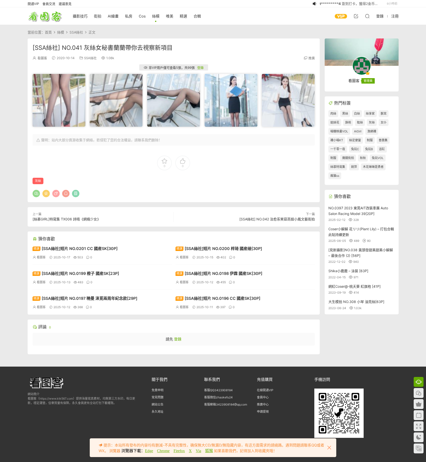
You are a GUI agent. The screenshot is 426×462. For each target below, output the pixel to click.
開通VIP (33, 4)
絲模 (156, 16)
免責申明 (157, 390)
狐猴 (209, 451)
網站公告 (157, 404)
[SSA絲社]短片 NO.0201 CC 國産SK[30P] (76, 248)
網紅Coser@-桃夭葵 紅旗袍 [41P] (354, 286)
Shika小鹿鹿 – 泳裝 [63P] (348, 271)
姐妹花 (334, 122)
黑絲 (345, 113)
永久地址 (157, 411)
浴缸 (382, 149)
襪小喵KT (336, 140)
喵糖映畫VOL (339, 131)
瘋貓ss (334, 176)
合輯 (197, 16)
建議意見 (65, 4)
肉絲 (333, 113)
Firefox (179, 451)
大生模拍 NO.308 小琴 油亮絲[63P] (356, 302)
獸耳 (384, 113)
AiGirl (357, 131)
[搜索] (367, 16)
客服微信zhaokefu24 (218, 397)
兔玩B (369, 149)
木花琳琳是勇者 (373, 167)
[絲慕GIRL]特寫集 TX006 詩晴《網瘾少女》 (67, 219)
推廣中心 (263, 404)
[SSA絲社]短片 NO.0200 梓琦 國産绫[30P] (219, 248)
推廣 (311, 58)
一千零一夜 (337, 149)
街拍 (97, 16)
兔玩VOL (378, 158)
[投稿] (356, 16)
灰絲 (38, 181)
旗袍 (348, 122)
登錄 (200, 67)
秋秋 (363, 158)
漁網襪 (371, 131)
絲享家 (370, 113)
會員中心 (263, 397)
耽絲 (360, 122)
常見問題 (157, 397)
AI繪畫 (113, 16)
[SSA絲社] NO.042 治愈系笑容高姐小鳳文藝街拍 (277, 219)
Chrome (163, 451)
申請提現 (263, 411)
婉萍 (354, 167)
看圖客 (45, 16)
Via (198, 451)
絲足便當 (355, 140)
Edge (149, 451)
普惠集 (383, 140)
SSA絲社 (90, 58)
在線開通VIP (265, 390)
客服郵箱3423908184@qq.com (225, 404)
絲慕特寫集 (337, 167)
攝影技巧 (80, 16)
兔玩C (355, 149)
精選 (183, 16)
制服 (370, 140)
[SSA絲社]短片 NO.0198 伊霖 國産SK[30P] (219, 273)
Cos (142, 16)
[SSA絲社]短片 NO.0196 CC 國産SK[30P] (218, 298)
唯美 (169, 16)
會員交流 (48, 4)
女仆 (384, 122)
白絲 (357, 113)
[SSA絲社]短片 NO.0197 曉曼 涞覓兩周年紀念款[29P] (85, 298)
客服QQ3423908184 (218, 390)
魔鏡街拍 (348, 158)
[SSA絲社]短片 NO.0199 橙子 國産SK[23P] (76, 273)
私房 (128, 16)
